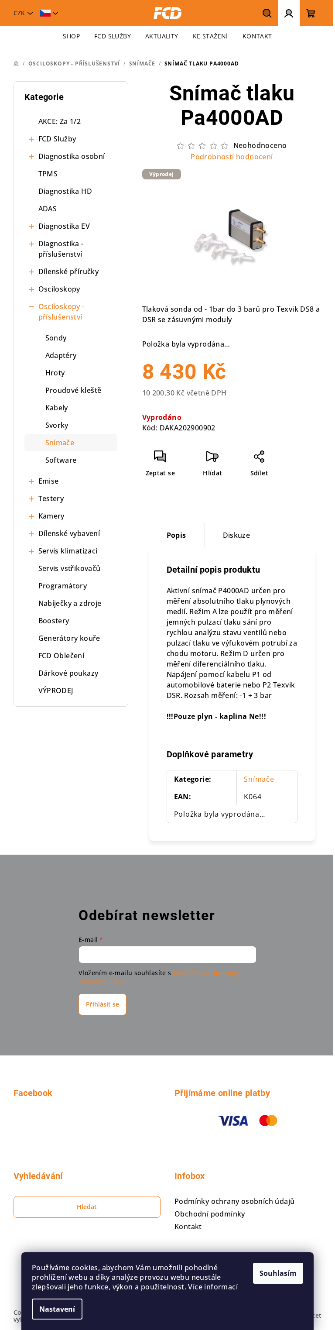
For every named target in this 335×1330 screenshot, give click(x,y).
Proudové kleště (73, 390)
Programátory (62, 586)
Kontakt (188, 1226)
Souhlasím (278, 1273)
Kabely (56, 407)
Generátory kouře (69, 638)
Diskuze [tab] (236, 535)
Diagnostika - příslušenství (61, 249)
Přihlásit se (102, 1004)
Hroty (55, 373)
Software (61, 460)
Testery (51, 498)
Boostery (53, 620)
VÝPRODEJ (56, 690)
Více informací (213, 1287)
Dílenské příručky (68, 271)
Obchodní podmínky (209, 1214)
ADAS (47, 208)
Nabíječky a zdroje (70, 603)
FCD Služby (57, 139)
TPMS (48, 174)
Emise (48, 481)
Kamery (51, 516)
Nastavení (57, 1309)
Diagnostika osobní (71, 156)
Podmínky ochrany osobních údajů (234, 1201)
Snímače (60, 442)
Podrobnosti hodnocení (232, 157)
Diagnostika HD (65, 191)
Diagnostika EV (64, 226)
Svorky (56, 425)
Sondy (56, 338)
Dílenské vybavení (69, 533)
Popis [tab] (176, 535)
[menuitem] (71, 36)
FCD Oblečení (61, 655)
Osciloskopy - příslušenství (61, 312)
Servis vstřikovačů (69, 568)
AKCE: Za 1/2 (59, 121)
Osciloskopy (59, 289)
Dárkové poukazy (68, 673)
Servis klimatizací (68, 551)
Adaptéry (61, 355)
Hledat (87, 1207)
